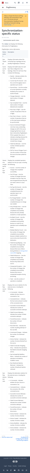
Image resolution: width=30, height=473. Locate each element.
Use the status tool (7, 437)
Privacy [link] (9, 466)
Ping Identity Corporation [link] (20, 458)
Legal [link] (5, 466)
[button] (23, 2)
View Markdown (27, 12)
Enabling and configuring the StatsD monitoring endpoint (22, 438)
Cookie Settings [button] (22, 466)
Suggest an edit (25, 12)
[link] (3, 3)
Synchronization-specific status (11, 40)
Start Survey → (8, 25)
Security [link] (15, 466)
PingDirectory (11, 7)
